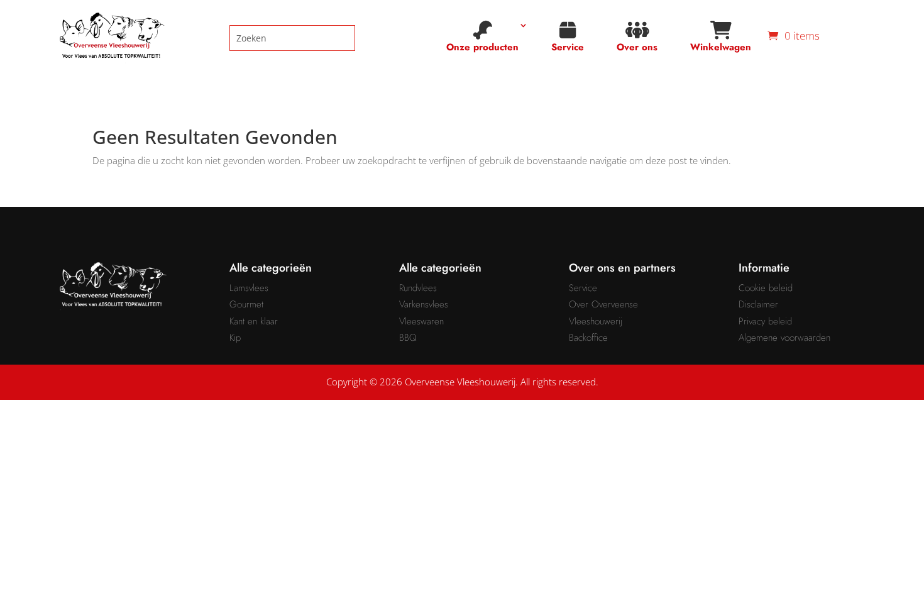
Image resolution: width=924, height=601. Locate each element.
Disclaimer (758, 304)
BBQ (408, 338)
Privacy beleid (765, 321)
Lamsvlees (248, 288)
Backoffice (588, 338)
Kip (235, 338)
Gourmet (246, 304)
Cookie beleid (766, 288)
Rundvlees (418, 288)
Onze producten (482, 47)
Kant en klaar (253, 321)
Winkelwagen (720, 47)
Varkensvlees (423, 304)
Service (567, 47)
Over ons (637, 47)
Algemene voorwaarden (784, 338)
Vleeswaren (421, 321)
